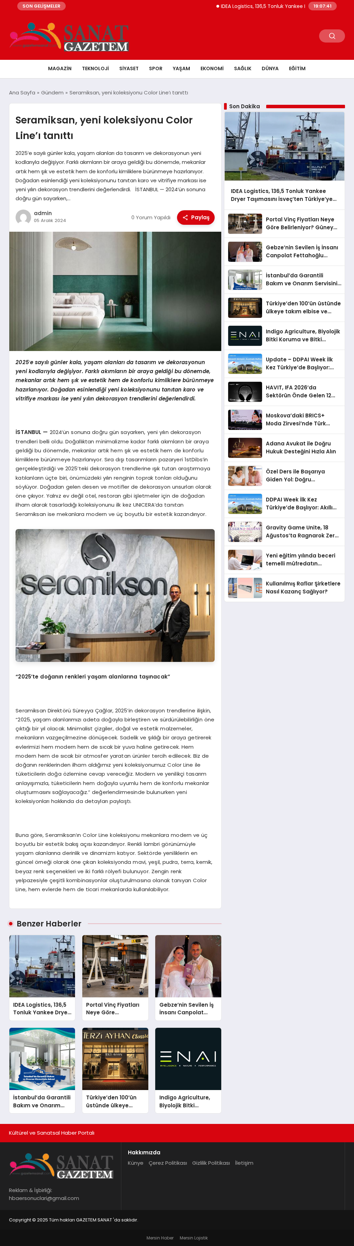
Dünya (270, 68)
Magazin (60, 68)
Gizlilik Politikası (211, 1162)
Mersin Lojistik (194, 1238)
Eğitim (297, 68)
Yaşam (181, 68)
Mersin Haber (160, 1238)
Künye (135, 1162)
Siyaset (129, 68)
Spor (155, 68)
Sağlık (242, 68)
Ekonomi (212, 68)
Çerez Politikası (168, 1162)
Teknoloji (95, 68)
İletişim (244, 1162)
